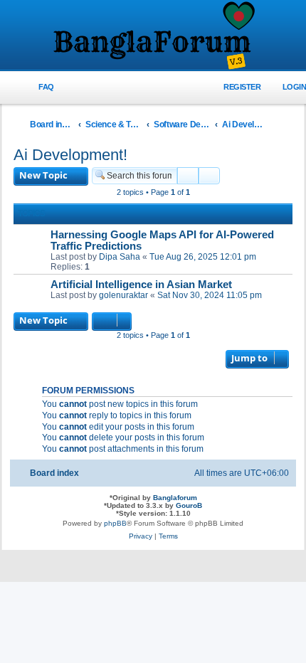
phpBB (115, 523)
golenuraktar (123, 295)
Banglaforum (175, 498)
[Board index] (153, 36)
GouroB (189, 505)
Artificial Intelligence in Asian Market (141, 284)
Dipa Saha (119, 257)
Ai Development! (70, 155)
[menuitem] (38, 87)
